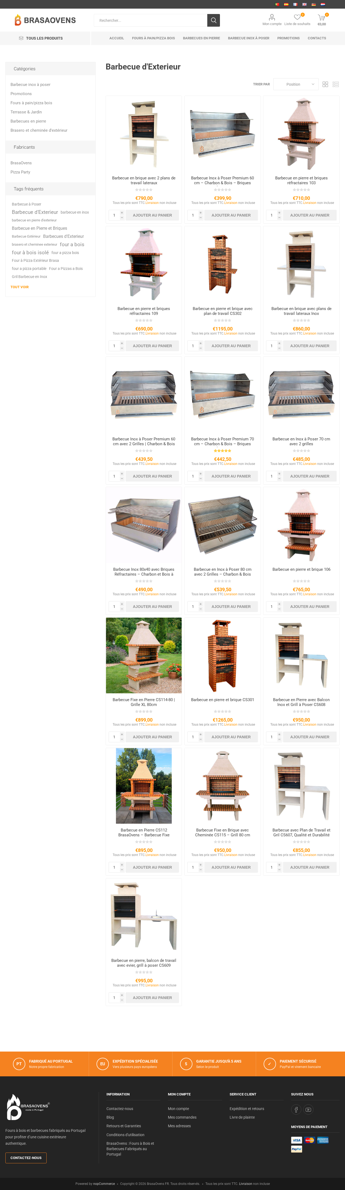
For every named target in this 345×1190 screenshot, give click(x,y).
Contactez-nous (26, 1158)
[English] (304, 4)
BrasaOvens (21, 163)
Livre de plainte (242, 1117)
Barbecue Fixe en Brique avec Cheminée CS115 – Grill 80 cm (222, 832)
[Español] (286, 4)
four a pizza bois (65, 252)
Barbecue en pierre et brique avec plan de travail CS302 (223, 311)
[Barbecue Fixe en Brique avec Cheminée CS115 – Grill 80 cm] (222, 786)
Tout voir (20, 287)
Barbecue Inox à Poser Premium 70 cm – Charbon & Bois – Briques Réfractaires (222, 444)
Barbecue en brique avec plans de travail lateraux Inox (301, 311)
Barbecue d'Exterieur (35, 212)
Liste (336, 84)
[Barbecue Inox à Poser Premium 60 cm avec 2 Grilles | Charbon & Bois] (144, 394)
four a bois (72, 244)
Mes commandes (182, 1117)
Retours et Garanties (123, 1126)
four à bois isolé (30, 252)
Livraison (152, 203)
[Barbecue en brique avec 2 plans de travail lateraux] (144, 134)
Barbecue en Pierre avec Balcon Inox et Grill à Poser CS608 (301, 702)
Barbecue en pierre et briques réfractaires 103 (301, 180)
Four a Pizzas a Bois (66, 268)
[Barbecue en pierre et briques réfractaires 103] (301, 134)
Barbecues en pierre (28, 121)
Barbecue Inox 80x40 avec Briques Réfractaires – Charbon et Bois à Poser (143, 574)
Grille (325, 84)
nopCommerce (104, 1184)
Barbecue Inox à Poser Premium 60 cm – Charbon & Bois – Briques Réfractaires (222, 183)
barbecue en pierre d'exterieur (34, 220)
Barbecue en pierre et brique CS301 (222, 699)
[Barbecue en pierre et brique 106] (301, 525)
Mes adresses (179, 1126)
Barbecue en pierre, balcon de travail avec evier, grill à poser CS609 (143, 963)
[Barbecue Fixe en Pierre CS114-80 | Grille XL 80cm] (144, 655)
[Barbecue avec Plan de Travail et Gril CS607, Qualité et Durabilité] (301, 786)
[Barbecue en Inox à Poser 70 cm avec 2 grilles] (301, 394)
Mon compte (272, 24)
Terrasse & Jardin (26, 112)
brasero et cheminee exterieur (34, 244)
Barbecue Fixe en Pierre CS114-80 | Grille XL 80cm (144, 702)
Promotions (21, 93)
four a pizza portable (29, 268)
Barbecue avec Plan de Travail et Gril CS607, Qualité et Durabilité (301, 832)
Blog (110, 1117)
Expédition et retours (247, 1109)
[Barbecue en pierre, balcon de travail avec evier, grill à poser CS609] (144, 916)
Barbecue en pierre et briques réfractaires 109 (144, 311)
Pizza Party (20, 172)
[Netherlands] (323, 4)
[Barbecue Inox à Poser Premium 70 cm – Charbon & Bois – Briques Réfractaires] (222, 394)
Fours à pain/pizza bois (31, 102)
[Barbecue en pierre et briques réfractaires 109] (144, 264)
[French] (295, 4)
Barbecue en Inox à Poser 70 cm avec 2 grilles (301, 441)
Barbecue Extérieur (26, 236)
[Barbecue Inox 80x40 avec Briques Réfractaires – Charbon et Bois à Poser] (144, 525)
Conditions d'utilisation (125, 1135)
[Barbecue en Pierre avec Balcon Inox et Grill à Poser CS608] (301, 655)
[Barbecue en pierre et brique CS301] (222, 655)
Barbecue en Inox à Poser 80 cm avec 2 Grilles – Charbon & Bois (222, 572)
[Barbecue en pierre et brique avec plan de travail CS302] (222, 264)
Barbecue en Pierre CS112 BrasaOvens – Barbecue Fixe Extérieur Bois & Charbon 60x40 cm (143, 835)
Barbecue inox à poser (30, 84)
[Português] (277, 4)
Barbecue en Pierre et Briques (39, 228)
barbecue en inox (75, 212)
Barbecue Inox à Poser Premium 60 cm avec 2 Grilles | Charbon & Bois (143, 441)
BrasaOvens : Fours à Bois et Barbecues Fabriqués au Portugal (130, 1149)
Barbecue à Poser (26, 204)
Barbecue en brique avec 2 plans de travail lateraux (143, 180)
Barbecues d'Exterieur (63, 236)
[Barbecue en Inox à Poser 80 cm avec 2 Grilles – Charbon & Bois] (222, 525)
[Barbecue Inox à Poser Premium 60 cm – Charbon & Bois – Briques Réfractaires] (222, 134)
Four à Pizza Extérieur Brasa (35, 260)
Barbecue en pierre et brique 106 (301, 569)
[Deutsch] (313, 4)
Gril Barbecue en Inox (29, 276)
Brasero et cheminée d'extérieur (39, 130)
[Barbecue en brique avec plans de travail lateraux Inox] (301, 264)
